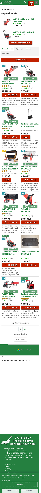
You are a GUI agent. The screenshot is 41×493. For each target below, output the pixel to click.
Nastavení (20, 484)
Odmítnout (10, 491)
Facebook (8, 459)
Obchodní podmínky (11, 471)
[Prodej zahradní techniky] (19, 441)
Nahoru (21, 339)
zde (9, 480)
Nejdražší (28, 49)
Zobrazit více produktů (19, 42)
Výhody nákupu (10, 464)
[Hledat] (24, 2)
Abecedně (5, 53)
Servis (7, 467)
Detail (26, 137)
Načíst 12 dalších (20, 323)
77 (25, 329)
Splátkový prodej (10, 473)
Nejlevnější (19, 49)
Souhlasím (29, 491)
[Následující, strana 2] (21, 329)
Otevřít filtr (21, 60)
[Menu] (36, 2)
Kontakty (8, 469)
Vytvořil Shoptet (26, 350)
